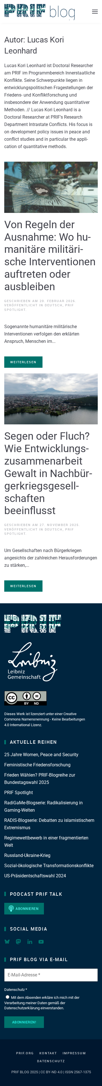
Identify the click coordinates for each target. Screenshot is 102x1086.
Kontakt (48, 1053)
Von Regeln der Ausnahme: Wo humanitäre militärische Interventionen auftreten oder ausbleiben (49, 256)
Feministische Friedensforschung (37, 765)
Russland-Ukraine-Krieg (27, 855)
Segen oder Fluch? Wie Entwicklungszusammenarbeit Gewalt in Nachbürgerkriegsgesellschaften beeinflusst (48, 473)
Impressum (74, 1053)
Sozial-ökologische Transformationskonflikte (49, 865)
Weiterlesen (23, 362)
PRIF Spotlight (18, 792)
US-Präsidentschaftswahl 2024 (35, 875)
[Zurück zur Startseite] (39, 11)
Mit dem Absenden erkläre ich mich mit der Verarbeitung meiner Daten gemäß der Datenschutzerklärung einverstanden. (41, 1002)
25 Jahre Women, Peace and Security (41, 754)
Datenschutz (51, 1061)
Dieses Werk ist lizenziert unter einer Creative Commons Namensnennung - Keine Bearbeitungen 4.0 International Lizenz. (44, 719)
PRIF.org (25, 1053)
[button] (95, 11)
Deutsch (54, 305)
